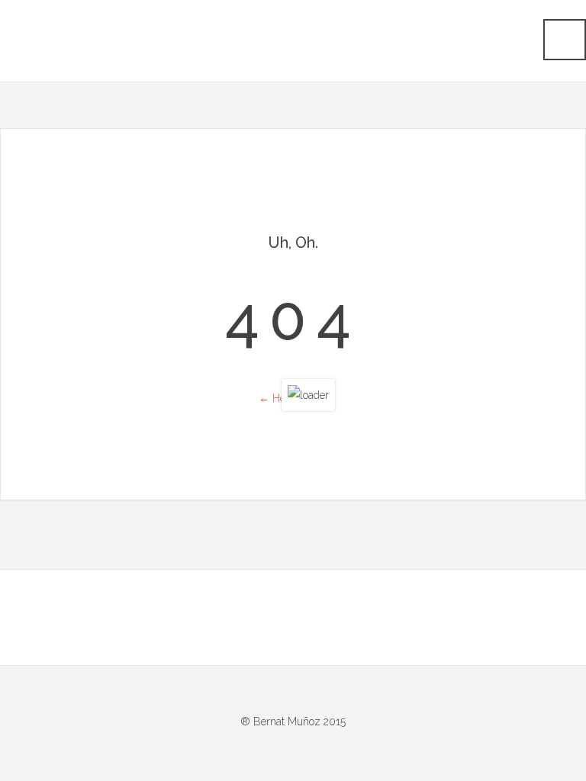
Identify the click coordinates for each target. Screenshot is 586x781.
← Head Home (293, 398)
